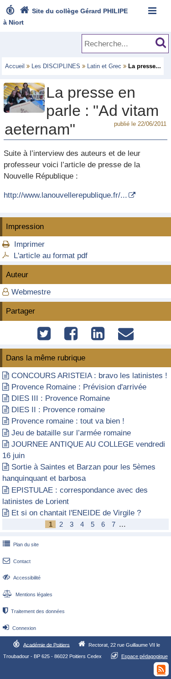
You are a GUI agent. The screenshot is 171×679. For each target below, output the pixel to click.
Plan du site (21, 544)
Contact (17, 561)
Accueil (15, 66)
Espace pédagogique (144, 656)
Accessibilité (22, 577)
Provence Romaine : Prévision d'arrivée (78, 387)
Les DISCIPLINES (55, 66)
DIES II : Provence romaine (58, 409)
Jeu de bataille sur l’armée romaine (71, 433)
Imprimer (29, 244)
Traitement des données (34, 611)
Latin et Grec (104, 66)
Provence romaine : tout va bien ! (67, 421)
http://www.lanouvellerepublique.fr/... (65, 195)
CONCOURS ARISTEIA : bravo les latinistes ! (89, 375)
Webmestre (31, 292)
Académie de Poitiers (46, 644)
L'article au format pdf (51, 255)
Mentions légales (27, 594)
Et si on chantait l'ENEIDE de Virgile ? (76, 513)
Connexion (19, 628)
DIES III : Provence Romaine (60, 398)
